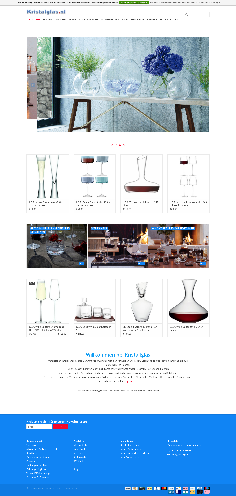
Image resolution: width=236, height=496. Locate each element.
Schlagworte (80, 456)
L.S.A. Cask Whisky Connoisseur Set (93, 328)
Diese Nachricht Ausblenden (134, 3)
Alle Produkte (80, 444)
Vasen (125, 19)
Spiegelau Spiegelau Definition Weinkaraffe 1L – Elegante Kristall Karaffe (140, 328)
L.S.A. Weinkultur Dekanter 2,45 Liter (140, 204)
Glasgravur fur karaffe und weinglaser (94, 19)
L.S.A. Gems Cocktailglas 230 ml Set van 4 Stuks (93, 204)
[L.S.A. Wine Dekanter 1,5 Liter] (188, 301)
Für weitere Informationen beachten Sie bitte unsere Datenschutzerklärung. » (185, 3)
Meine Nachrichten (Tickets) (134, 452)
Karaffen (60, 19)
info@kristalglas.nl (181, 454)
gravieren (131, 381)
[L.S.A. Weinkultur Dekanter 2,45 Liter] (141, 176)
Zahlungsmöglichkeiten (38, 469)
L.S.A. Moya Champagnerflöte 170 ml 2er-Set (45, 204)
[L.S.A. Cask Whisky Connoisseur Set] (95, 301)
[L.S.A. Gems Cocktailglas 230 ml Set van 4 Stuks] (95, 176)
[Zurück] (33, 85)
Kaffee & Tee (154, 19)
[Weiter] (203, 85)
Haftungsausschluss (36, 465)
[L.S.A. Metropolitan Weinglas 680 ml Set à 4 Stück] (188, 176)
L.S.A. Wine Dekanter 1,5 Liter (186, 326)
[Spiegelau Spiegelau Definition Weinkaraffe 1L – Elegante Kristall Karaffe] (141, 301)
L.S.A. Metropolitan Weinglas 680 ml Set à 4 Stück (188, 204)
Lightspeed (72, 488)
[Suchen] (185, 14)
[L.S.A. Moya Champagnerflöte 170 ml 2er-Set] (47, 176)
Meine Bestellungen (130, 448)
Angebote (79, 452)
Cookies (30, 461)
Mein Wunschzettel (130, 456)
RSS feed (78, 461)
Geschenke (137, 19)
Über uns (31, 444)
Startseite (33, 19)
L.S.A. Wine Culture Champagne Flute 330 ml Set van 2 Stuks (46, 328)
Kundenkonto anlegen (131, 444)
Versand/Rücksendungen (39, 473)
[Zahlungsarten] (127, 488)
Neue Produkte (81, 448)
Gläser (47, 19)
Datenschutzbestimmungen (40, 456)
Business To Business (37, 477)
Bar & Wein (171, 19)
